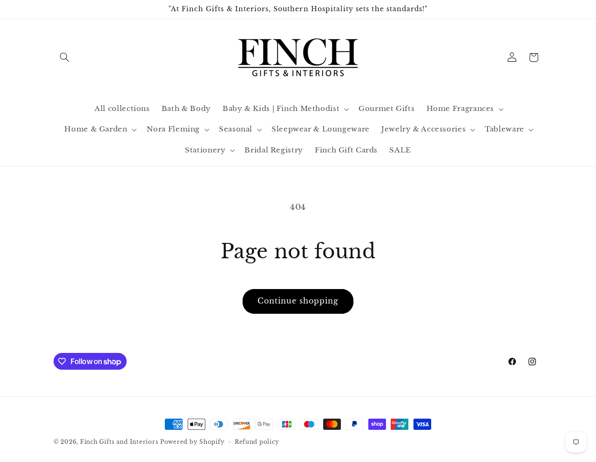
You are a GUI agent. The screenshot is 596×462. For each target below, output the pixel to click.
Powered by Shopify (192, 442)
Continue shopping (298, 301)
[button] (64, 57)
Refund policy (257, 442)
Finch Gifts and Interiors (119, 442)
